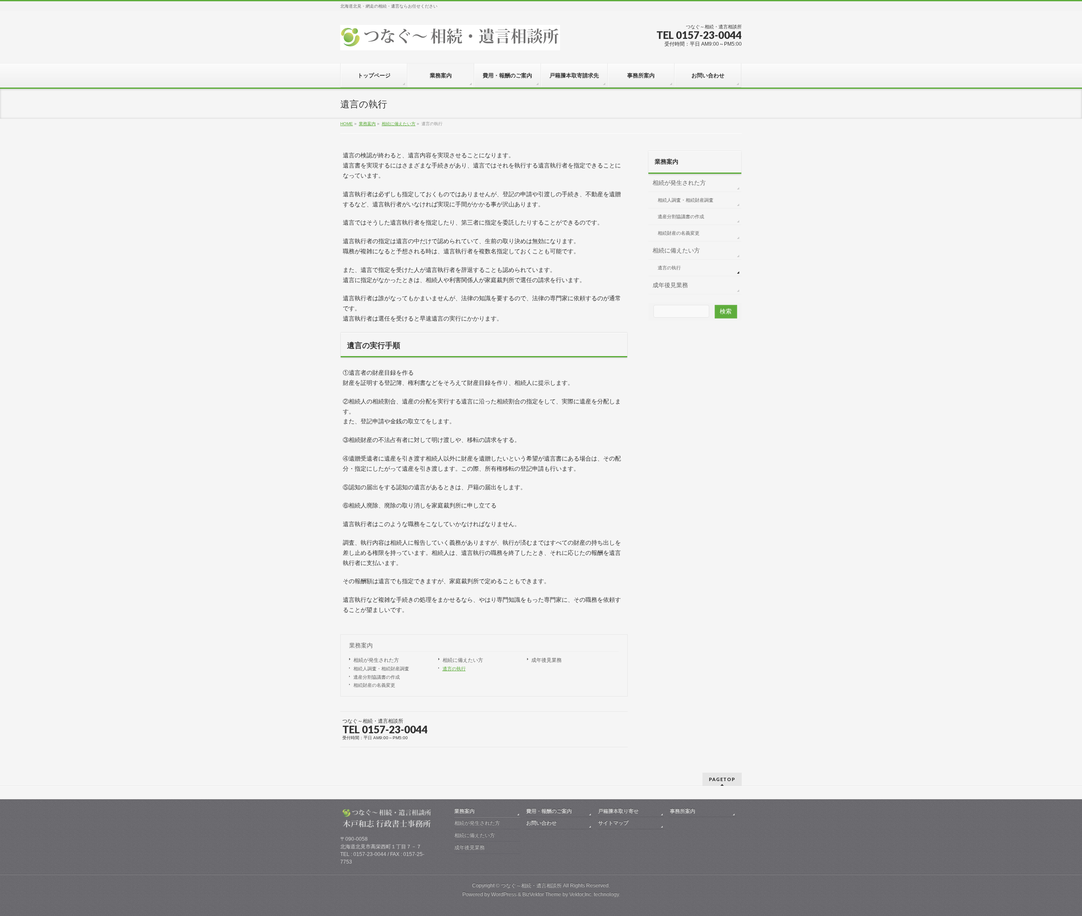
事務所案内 (682, 811)
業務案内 (361, 645)
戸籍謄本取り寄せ (618, 811)
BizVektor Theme (541, 894)
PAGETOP (722, 779)
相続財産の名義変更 (374, 685)
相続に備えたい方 (463, 660)
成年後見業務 (546, 660)
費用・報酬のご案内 (549, 811)
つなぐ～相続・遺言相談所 (531, 886)
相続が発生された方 (376, 660)
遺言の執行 (454, 668)
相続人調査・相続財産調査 (381, 668)
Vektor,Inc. (581, 894)
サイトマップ (613, 823)
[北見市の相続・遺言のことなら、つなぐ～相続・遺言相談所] (450, 41)
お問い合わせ (541, 823)
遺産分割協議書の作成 (376, 677)
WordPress (503, 894)
